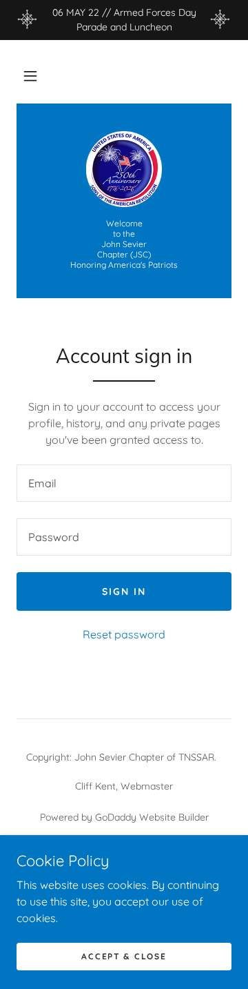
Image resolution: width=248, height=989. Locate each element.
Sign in (124, 591)
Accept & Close (123, 956)
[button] (30, 76)
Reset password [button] (124, 634)
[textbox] (124, 483)
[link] (123, 169)
